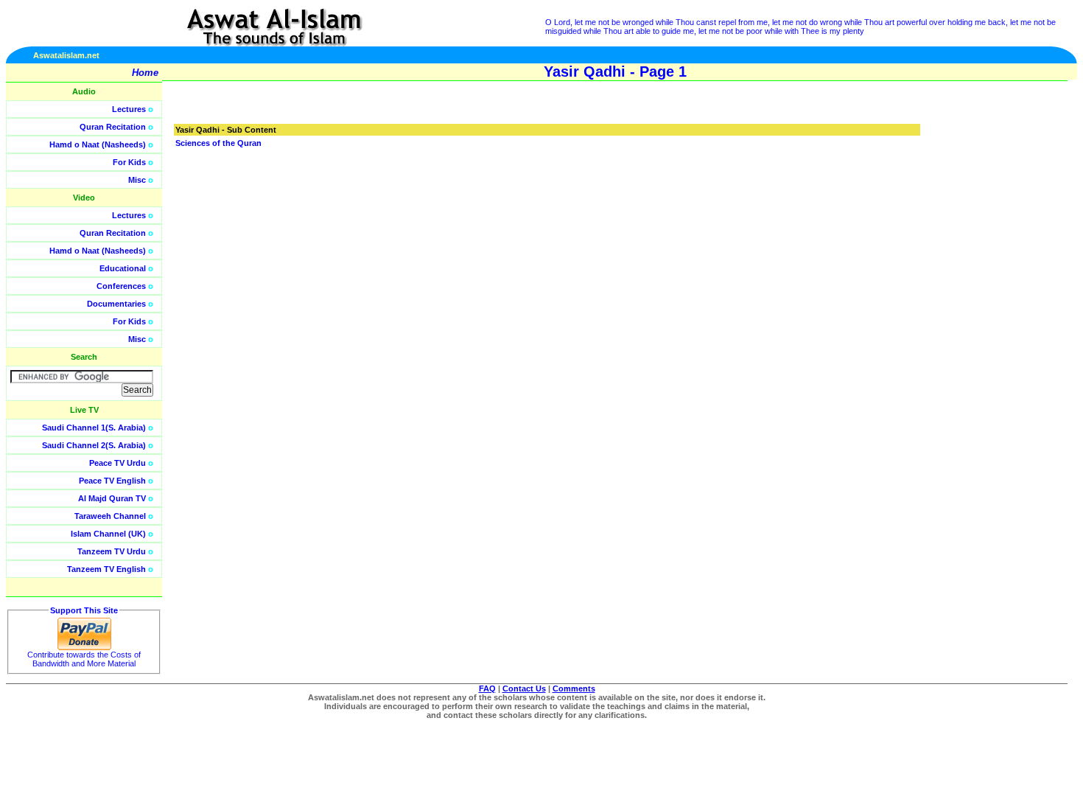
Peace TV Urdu (117, 462)
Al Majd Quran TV (112, 498)
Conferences (121, 286)
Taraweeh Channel (110, 516)
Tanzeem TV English (106, 569)
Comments (574, 688)
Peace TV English (112, 480)
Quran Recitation (113, 126)
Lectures (129, 109)
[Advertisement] (1013, 332)
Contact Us (524, 688)
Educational (122, 268)
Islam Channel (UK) (108, 533)
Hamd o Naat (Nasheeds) (97, 144)
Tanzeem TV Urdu (111, 551)
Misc (137, 179)
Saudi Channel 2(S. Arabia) (94, 445)
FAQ (487, 688)
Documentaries (116, 303)
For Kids (129, 162)
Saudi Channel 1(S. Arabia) (94, 427)
